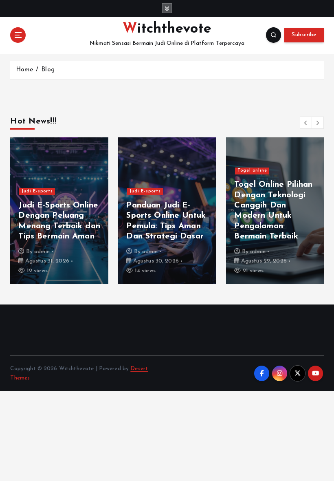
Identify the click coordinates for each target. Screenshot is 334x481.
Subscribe (304, 35)
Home (24, 70)
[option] (59, 210)
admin (42, 252)
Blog (48, 70)
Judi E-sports (37, 191)
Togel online (252, 170)
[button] (306, 123)
